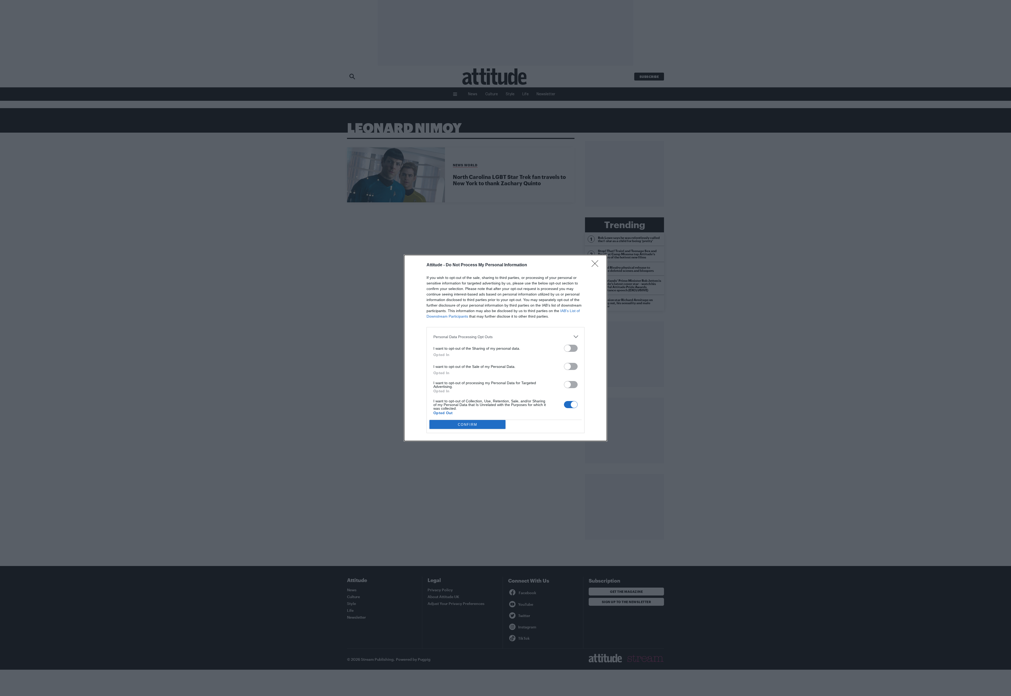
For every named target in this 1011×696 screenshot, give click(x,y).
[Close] (597, 265)
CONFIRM (467, 425)
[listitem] (505, 336)
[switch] (571, 348)
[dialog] (505, 348)
